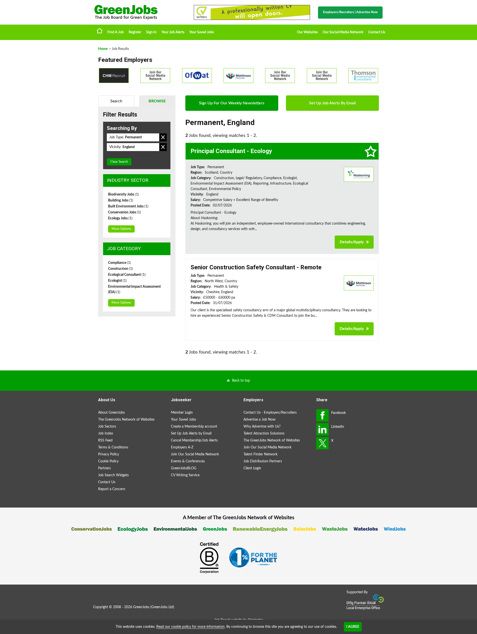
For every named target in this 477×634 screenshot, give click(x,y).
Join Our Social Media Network (195, 454)
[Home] (139, 12)
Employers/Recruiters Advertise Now (350, 12)
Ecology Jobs (120, 218)
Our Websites (307, 32)
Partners (104, 468)
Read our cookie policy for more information (190, 627)
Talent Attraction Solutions (263, 433)
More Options (121, 229)
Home (99, 31)
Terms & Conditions (113, 447)
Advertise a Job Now (259, 419)
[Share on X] (322, 443)
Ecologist (117, 280)
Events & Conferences (188, 461)
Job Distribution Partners (262, 461)
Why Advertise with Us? (261, 426)
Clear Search (119, 161)
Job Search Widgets (113, 475)
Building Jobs (120, 200)
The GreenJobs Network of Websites (126, 419)
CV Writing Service (185, 475)
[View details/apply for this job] (359, 174)
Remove (163, 137)
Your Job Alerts (172, 32)
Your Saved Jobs (201, 32)
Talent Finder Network (260, 454)
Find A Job (115, 32)
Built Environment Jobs (128, 206)
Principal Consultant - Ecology (231, 151)
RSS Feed (105, 440)
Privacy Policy (108, 454)
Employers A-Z (182, 447)
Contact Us (376, 32)
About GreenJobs (111, 412)
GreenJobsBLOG (183, 468)
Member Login (182, 412)
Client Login (252, 468)
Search (116, 101)
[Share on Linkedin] (322, 429)
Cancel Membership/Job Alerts (194, 440)
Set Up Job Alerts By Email (332, 103)
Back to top (241, 380)
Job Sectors (107, 426)
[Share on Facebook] (322, 415)
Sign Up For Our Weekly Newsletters (231, 103)
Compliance (119, 263)
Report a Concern (111, 489)
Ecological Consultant (127, 275)
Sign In (151, 32)
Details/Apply (352, 242)
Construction (120, 269)
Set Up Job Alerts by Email (191, 433)
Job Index (105, 433)
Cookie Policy (108, 461)
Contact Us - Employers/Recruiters (270, 412)
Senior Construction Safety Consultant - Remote (256, 267)
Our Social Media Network (343, 32)
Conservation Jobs (124, 212)
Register (135, 32)
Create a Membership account (194, 426)
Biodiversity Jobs (123, 194)
